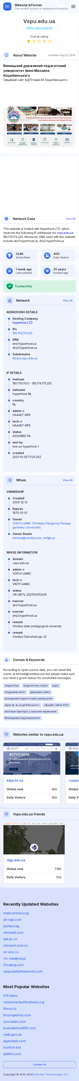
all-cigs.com (12, 920)
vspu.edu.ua (65, 232)
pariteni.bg (11, 926)
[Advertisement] (39, 94)
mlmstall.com (13, 932)
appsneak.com (14, 1041)
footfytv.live (12, 1047)
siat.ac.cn (10, 939)
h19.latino (10, 996)
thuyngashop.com (17, 1015)
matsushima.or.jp (16, 913)
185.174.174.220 (22, 333)
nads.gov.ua (12, 1034)
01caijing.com (13, 965)
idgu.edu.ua (16, 860)
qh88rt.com (12, 1054)
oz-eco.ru (10, 952)
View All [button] (70, 218)
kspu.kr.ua (15, 780)
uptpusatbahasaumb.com (22, 971)
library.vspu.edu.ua (25, 358)
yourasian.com (14, 1021)
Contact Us (39, 1064)
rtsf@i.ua (49, 538)
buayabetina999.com (19, 1028)
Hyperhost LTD (23, 322)
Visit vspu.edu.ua (39, 28)
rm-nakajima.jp (14, 958)
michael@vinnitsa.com (27, 538)
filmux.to (9, 1009)
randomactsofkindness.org (23, 1002)
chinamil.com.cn (15, 945)
